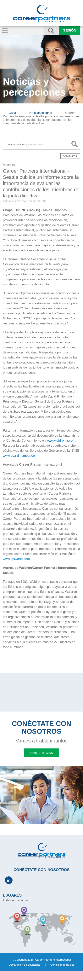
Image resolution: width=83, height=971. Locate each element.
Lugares (12, 895)
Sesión (69, 30)
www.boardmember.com (20, 455)
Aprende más (41, 752)
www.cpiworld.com (16, 559)
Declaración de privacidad (24, 964)
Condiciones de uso (62, 964)
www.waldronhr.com (61, 440)
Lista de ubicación (15, 900)
